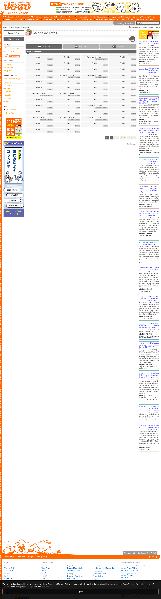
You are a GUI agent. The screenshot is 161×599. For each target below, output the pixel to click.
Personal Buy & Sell (74, 568)
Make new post (13, 39)
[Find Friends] (48, 19)
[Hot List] (61, 17)
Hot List (44, 570)
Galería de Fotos (13, 33)
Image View (9, 64)
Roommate (71, 578)
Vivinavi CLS (9, 568)
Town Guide (46, 568)
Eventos (8, 82)
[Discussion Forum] (74, 19)
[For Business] (135, 19)
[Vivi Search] (8, 17)
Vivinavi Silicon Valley (129, 568)
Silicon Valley (25, 27)
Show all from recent (12, 48)
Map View (8, 70)
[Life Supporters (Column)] (63, 19)
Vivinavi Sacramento (128, 573)
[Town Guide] (50, 17)
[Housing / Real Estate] (13, 19)
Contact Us (8, 578)
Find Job (45, 578)
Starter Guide (9, 570)
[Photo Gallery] (85, 19)
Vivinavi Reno (126, 578)
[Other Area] (148, 19)
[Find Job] (82, 17)
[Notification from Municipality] (28, 17)
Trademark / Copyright (25, 557)
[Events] (70, 17)
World (5, 27)
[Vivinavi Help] (123, 19)
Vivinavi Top (9, 113)
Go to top (154, 556)
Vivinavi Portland (127, 575)
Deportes (8, 95)
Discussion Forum (99, 574)
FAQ (6, 576)
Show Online (9, 51)
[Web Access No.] (111, 19)
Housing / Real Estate (75, 576)
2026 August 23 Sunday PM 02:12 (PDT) (145, 27)
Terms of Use (9, 557)
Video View (9, 67)
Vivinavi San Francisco (129, 570)
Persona (8, 92)
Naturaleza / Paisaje (12, 78)
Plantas (8, 88)
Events (44, 573)
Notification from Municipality (103, 568)
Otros (7, 101)
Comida (8, 98)
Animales (8, 85)
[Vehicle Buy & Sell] (144, 17)
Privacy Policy (42, 557)
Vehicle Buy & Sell (74, 570)
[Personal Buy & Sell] (119, 17)
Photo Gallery (98, 576)
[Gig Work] (98, 19)
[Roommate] (32, 19)
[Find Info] (98, 17)
